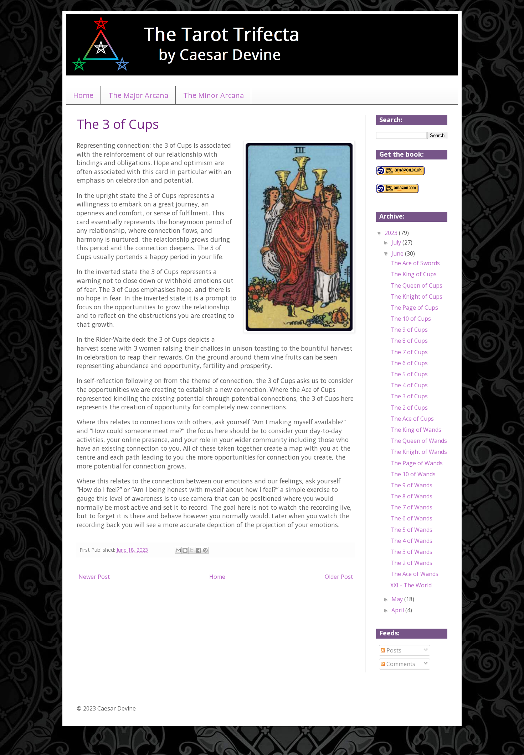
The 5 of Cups (409, 374)
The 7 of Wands (411, 507)
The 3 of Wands (411, 552)
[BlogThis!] (185, 550)
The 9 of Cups (409, 330)
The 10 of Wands (413, 474)
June (398, 253)
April (398, 610)
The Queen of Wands (418, 441)
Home (83, 95)
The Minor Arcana (213, 95)
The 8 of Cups (409, 341)
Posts (393, 650)
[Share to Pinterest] (205, 550)
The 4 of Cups (409, 385)
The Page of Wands (416, 463)
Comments (400, 664)
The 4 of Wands (411, 541)
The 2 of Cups (409, 407)
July (396, 242)
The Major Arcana (138, 95)
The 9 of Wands (411, 485)
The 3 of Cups (409, 396)
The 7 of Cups (409, 352)
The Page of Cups (414, 307)
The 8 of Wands (411, 496)
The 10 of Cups (410, 319)
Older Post (339, 577)
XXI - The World (411, 585)
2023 (392, 233)
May (397, 599)
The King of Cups (413, 274)
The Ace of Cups (412, 419)
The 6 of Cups (409, 363)
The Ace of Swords (415, 263)
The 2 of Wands (411, 563)
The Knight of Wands (418, 452)
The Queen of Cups (416, 285)
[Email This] (178, 550)
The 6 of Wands (411, 518)
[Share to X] (191, 550)
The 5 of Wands (411, 530)
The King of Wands (415, 430)
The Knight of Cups (416, 296)
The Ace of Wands (414, 574)
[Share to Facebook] (198, 550)
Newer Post (94, 577)
